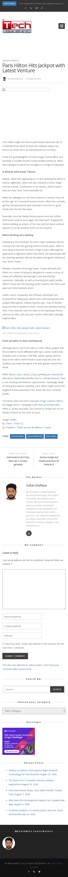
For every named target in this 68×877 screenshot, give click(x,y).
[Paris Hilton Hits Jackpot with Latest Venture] (26, 111)
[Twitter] (36, 8)
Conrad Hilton (17, 436)
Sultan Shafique (15, 79)
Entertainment (10, 60)
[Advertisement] (34, 45)
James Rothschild (35, 436)
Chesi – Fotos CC (14, 423)
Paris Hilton (51, 436)
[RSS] (31, 8)
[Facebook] (25, 8)
